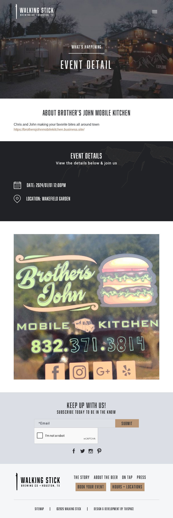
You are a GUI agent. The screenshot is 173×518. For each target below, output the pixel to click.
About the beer (106, 477)
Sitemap (39, 509)
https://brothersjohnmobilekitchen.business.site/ (49, 129)
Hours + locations (127, 486)
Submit (127, 423)
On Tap (127, 477)
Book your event (91, 486)
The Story (82, 477)
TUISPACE (129, 509)
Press (141, 477)
